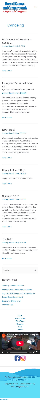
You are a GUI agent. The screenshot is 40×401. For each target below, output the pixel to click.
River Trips (20, 321)
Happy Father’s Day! (13, 170)
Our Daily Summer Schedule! (13, 286)
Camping (20, 324)
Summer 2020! (7, 305)
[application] (20, 343)
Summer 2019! (10, 196)
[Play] (3, 352)
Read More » (7, 71)
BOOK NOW (20, 318)
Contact (20, 330)
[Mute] (34, 352)
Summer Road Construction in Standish (17, 290)
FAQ (20, 327)
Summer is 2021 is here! (11, 301)
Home (20, 315)
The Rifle (7, 239)
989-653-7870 (23, 380)
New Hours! (8, 129)
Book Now (4, 399)
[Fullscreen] (37, 352)
